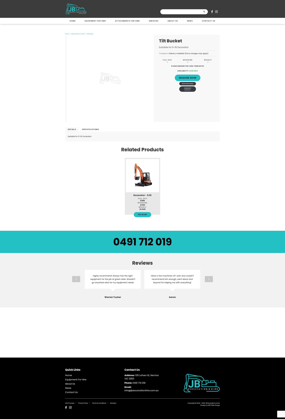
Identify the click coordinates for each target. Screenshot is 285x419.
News (68, 388)
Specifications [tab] (90, 129)
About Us (70, 383)
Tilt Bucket (90, 34)
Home (67, 34)
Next (209, 279)
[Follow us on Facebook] (212, 12)
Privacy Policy (83, 403)
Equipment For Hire (75, 379)
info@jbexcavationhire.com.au (141, 390)
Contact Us (71, 392)
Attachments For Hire (77, 34)
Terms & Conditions (99, 403)
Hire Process (187, 84)
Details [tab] (72, 129)
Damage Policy (187, 89)
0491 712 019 (142, 242)
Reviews (113, 403)
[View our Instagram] (217, 12)
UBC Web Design (214, 405)
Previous (76, 279)
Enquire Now (187, 77)
